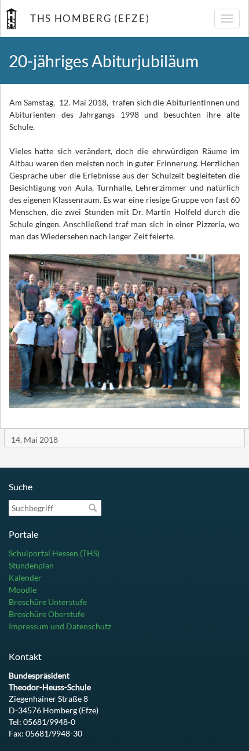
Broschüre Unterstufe (48, 602)
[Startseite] (11, 18)
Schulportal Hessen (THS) (54, 553)
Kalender (25, 577)
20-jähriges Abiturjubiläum (104, 61)
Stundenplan (31, 565)
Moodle (22, 590)
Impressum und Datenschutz (60, 626)
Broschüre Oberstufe (47, 614)
